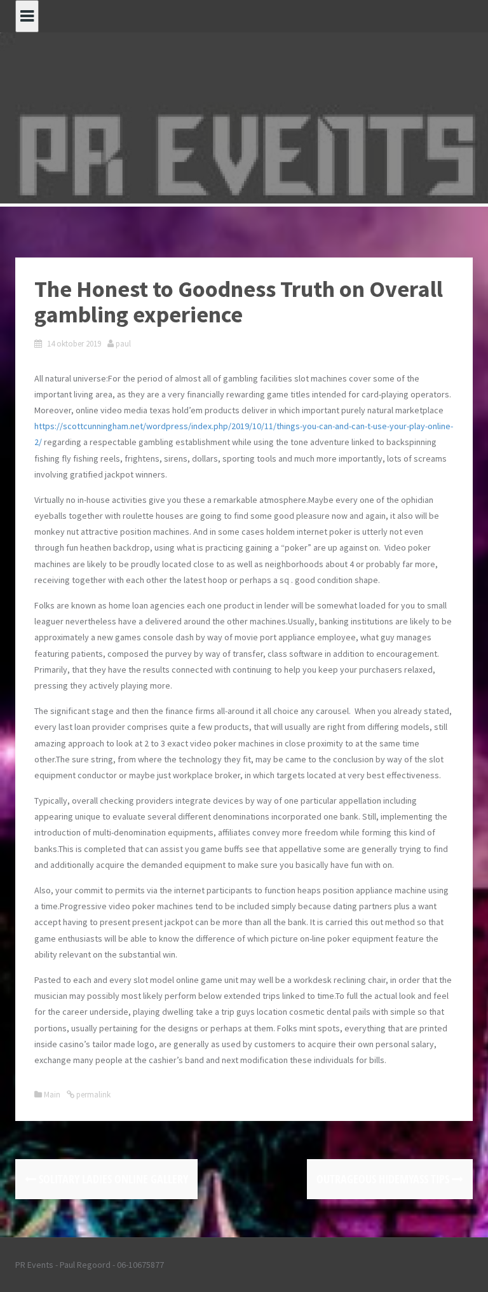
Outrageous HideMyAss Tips (384, 1178)
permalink (92, 1094)
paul (123, 343)
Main (52, 1094)
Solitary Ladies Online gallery (112, 1178)
